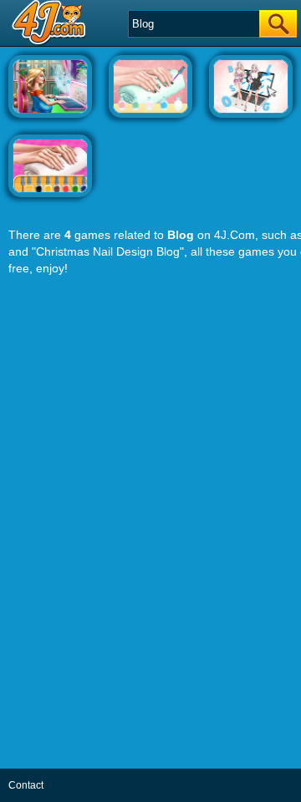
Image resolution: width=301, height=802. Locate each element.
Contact (25, 785)
